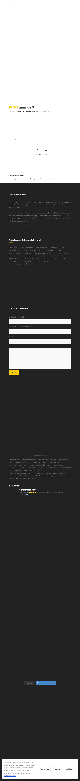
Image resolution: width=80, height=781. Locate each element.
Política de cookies (10, 776)
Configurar (70, 769)
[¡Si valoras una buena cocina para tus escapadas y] (24, 670)
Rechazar (57, 769)
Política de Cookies (23, 232)
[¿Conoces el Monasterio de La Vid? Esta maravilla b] (56, 507)
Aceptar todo (44, 769)
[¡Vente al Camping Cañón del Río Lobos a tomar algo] (56, 616)
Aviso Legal (12, 232)
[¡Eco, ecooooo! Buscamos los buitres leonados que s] (56, 670)
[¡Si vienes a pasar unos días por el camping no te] (24, 634)
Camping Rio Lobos (33, 111)
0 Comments (47, 111)
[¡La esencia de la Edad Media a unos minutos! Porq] (24, 652)
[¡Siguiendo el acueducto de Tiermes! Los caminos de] (56, 525)
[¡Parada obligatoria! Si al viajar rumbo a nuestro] (56, 561)
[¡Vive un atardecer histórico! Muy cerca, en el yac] (56, 598)
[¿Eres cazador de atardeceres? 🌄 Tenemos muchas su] (24, 525)
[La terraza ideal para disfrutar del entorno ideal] (24, 507)
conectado (30, 179)
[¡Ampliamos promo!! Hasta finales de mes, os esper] (56, 652)
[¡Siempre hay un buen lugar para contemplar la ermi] (56, 543)
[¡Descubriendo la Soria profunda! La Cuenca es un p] (24, 616)
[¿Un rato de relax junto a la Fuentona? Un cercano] (24, 598)
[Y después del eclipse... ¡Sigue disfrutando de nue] (24, 543)
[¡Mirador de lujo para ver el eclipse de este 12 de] (24, 561)
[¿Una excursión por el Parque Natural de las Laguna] (56, 634)
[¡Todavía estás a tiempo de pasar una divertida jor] (56, 579)
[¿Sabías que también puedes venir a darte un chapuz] (24, 579)
